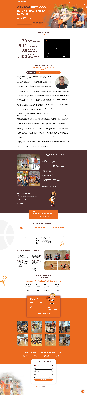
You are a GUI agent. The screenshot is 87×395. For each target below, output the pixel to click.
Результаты (53, 1)
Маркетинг (46, 1)
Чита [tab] (48, 72)
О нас (32, 1)
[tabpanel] (43, 112)
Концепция (38, 1)
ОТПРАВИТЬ (43, 379)
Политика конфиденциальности (65, 390)
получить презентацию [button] (24, 23)
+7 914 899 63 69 (65, 1)
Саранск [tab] (56, 72)
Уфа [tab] (40, 72)
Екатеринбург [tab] (31, 72)
